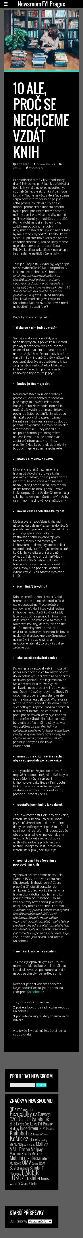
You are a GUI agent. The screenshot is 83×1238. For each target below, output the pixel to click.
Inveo (33, 1127)
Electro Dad (22, 1124)
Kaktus (51, 1129)
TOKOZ (17, 1177)
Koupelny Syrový (40, 1134)
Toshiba (32, 1177)
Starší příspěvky (18, 1221)
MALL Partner (20, 1149)
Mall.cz (42, 1144)
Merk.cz (37, 1153)
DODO (23, 1118)
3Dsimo (16, 1109)
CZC (13, 1119)
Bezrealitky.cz (23, 1113)
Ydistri (33, 1183)
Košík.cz (19, 1138)
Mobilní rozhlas (23, 1158)
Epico (33, 1124)
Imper (24, 1128)
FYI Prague (45, 1124)
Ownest (35, 1163)
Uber (14, 1182)
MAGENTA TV (29, 1145)
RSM (42, 1163)
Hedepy (14, 1128)
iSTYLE (43, 1128)
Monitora (43, 1158)
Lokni (32, 1139)
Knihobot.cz (36, 168)
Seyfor (14, 1167)
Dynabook (39, 1119)
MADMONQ (16, 1144)
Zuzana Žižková (45, 164)
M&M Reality (41, 1140)
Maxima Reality (20, 1153)
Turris (45, 1178)
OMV (26, 1162)
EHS (12, 1123)
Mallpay (37, 1149)
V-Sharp (23, 1183)
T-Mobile (30, 1172)
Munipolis (15, 1163)
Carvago (44, 1114)
